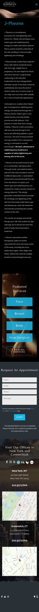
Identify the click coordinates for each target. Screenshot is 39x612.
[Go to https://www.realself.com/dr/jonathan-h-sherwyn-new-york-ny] (23, 462)
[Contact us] (34, 596)
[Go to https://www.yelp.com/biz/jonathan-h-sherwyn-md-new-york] (14, 462)
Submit (19, 417)
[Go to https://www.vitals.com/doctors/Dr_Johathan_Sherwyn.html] (31, 462)
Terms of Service (12, 411)
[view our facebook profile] (2, 597)
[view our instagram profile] (8, 597)
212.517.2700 (19, 485)
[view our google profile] (5, 597)
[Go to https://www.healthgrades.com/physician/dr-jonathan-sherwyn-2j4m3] (27, 462)
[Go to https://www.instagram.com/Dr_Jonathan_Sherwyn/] (10, 462)
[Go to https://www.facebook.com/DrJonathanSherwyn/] (7, 462)
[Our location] (37, 596)
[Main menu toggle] (36, 4)
